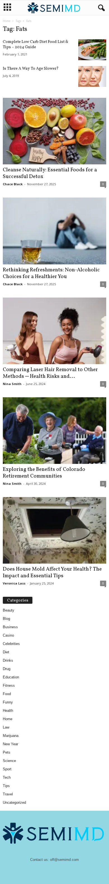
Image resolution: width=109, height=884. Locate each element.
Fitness (9, 685)
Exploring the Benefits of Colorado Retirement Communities (44, 473)
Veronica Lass (14, 583)
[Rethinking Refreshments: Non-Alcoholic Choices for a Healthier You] (54, 231)
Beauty (8, 610)
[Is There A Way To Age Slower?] (92, 76)
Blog (6, 619)
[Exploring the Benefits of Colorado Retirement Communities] (54, 430)
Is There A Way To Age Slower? (31, 68)
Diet (6, 652)
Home (6, 21)
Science (9, 761)
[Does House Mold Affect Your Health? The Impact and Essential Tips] (54, 530)
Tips (6, 786)
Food (7, 694)
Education (11, 677)
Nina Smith (12, 384)
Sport (7, 769)
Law (6, 727)
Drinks (8, 660)
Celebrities (11, 644)
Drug (6, 669)
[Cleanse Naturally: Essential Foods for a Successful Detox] (54, 131)
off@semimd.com (64, 860)
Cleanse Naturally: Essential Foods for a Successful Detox (50, 173)
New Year (10, 744)
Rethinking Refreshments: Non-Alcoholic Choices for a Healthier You (51, 273)
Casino (8, 635)
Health (8, 710)
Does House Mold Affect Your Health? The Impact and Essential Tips (52, 572)
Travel (8, 794)
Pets (6, 752)
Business (10, 627)
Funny (8, 702)
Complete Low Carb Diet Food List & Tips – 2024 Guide (35, 44)
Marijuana (10, 736)
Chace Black (13, 184)
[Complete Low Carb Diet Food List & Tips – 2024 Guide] (92, 49)
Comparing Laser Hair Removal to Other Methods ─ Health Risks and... (50, 373)
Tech (7, 777)
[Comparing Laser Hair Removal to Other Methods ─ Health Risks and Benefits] (54, 331)
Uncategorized (14, 802)
